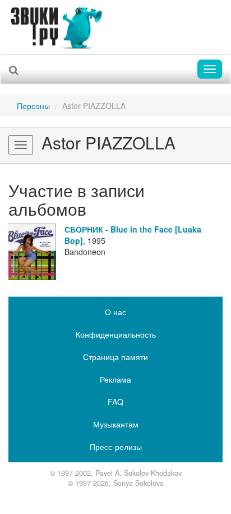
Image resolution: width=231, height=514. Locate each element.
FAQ (115, 401)
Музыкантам (115, 424)
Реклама (115, 379)
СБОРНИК (83, 229)
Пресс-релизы (116, 446)
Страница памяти (115, 356)
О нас (115, 311)
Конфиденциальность (116, 334)
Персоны (33, 105)
